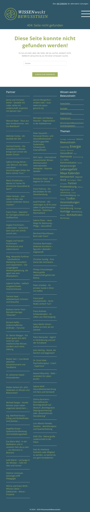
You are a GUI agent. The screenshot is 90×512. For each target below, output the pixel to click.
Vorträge (65, 211)
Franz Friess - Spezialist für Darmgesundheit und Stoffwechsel (17, 215)
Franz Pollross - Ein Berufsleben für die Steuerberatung (42, 191)
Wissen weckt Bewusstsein (68, 93)
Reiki (72, 190)
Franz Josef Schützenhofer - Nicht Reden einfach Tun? (43, 301)
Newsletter (65, 103)
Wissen (62, 215)
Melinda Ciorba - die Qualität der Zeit (15, 137)
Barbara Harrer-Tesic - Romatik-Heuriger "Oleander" (16, 312)
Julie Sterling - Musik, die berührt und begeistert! (44, 351)
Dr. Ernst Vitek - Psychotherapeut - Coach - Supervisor (44, 363)
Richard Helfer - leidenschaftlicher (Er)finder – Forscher (15, 325)
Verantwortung (66, 205)
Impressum (65, 118)
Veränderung (66, 208)
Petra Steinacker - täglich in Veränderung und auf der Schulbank (44, 340)
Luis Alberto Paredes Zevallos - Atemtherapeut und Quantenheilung (44, 426)
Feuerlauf (63, 150)
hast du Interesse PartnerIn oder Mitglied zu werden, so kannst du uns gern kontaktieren (44, 453)
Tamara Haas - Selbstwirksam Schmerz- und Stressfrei (17, 299)
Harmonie (66, 156)
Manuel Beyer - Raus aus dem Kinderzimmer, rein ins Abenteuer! (17, 123)
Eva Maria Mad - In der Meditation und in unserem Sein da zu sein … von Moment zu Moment (17, 447)
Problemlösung (68, 186)
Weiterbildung (76, 212)
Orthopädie (63, 184)
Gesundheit (66, 153)
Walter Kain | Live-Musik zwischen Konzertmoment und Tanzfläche (17, 363)
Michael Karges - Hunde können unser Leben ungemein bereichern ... (17, 405)
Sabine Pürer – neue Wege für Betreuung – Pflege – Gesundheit (43, 223)
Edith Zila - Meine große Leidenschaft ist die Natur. (44, 439)
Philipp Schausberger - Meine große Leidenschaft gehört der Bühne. (44, 273)
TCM (78, 195)
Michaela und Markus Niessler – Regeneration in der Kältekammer (44, 121)
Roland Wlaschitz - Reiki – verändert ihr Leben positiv (45, 376)
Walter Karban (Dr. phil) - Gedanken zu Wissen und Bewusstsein (18, 390)
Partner (10, 92)
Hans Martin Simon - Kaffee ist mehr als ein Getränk (43, 327)
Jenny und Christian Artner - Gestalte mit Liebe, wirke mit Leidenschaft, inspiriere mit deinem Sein (17, 105)
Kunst (80, 163)
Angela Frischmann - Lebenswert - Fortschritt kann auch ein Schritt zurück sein (17, 229)
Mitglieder (79, 177)
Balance (79, 139)
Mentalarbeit (67, 176)
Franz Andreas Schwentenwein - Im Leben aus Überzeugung (44, 314)
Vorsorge (77, 208)
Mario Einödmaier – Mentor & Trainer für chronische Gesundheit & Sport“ (18, 184)
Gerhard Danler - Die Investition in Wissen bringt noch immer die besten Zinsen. (16, 150)
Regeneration (65, 190)
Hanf (75, 153)
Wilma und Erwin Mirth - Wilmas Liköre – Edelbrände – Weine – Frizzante (17, 490)
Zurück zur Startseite (45, 74)
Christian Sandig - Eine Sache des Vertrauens (43, 260)
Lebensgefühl (68, 169)
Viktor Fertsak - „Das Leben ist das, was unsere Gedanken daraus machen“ (17, 200)
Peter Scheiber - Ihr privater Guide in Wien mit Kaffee (43, 288)
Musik (63, 179)
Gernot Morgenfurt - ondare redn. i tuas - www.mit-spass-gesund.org (42, 104)
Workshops (65, 218)
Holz (61, 160)
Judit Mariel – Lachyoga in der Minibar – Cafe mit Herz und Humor (18, 463)
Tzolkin (70, 198)
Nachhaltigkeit (71, 180)
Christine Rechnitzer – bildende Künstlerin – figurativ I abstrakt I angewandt (43, 247)
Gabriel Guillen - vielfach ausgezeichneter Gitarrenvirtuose (17, 286)
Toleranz (62, 199)
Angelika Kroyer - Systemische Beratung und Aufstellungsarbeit (16, 431)
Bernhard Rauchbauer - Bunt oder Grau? (44, 234)
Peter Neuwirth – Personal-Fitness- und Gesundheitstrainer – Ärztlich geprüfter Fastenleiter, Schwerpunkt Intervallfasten (43, 141)
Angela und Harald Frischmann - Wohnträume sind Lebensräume (14, 244)
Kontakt (63, 108)
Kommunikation (68, 162)
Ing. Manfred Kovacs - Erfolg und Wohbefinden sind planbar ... (17, 418)
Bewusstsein (67, 142)
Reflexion (80, 187)
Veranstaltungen (69, 202)
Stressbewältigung (68, 195)
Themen (65, 131)
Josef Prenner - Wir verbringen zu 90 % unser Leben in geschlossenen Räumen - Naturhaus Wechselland (45, 207)
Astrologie (63, 139)
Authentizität (71, 139)
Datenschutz (66, 113)
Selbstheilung (65, 192)
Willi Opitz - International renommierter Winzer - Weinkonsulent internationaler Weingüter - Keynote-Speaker (44, 164)
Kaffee (66, 160)
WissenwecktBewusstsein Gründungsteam (72, 124)
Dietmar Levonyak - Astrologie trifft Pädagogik (15, 476)
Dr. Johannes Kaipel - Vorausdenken (15, 376)
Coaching (64, 147)
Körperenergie (68, 165)
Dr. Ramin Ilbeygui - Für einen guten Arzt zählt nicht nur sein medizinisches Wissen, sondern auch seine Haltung (17, 342)
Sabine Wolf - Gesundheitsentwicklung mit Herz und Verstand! (44, 389)
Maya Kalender (70, 173)
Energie (75, 146)
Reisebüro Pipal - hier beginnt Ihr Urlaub (43, 180)
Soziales (73, 192)
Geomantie (70, 150)
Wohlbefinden (74, 214)
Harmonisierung (78, 157)
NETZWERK (62, 4)
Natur (79, 180)
